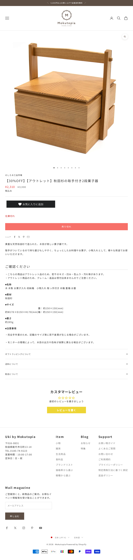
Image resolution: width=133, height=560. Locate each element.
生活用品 (61, 454)
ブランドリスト (64, 464)
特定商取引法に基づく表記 (113, 470)
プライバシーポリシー (110, 464)
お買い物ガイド (107, 443)
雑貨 (58, 448)
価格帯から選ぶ (64, 470)
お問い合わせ (105, 454)
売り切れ (66, 226)
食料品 (59, 459)
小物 (58, 443)
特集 (83, 448)
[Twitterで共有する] (19, 237)
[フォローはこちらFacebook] (6, 528)
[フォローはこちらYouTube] (40, 528)
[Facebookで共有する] (14, 237)
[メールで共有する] (28, 237)
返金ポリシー (105, 475)
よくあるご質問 (107, 448)
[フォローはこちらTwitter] (15, 528)
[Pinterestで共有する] (23, 237)
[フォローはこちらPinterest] (32, 528)
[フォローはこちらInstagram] (23, 528)
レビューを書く (66, 410)
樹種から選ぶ (63, 475)
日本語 (77, 537)
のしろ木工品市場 (13, 175)
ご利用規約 (104, 459)
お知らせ (86, 443)
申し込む (14, 516)
